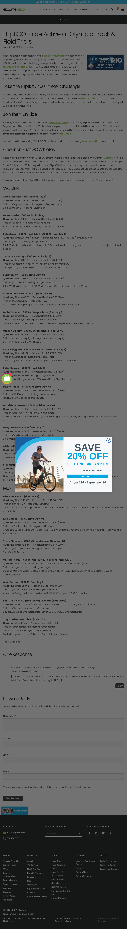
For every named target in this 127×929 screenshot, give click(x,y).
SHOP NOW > (87, 476)
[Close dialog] (109, 440)
